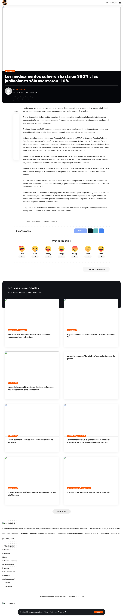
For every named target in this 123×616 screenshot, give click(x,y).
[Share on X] (20, 98)
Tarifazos (53, 221)
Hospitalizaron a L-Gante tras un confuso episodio (88, 492)
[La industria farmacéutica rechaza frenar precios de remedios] (32, 420)
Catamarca (24, 533)
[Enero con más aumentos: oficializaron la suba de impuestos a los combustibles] (32, 315)
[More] (35, 98)
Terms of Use (63, 612)
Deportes (51, 533)
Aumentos (36, 221)
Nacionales (10, 71)
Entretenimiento (74, 488)
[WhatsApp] (65, 552)
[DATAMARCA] (4, 2)
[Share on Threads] (16, 134)
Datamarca (20, 90)
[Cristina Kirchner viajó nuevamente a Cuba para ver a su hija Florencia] (32, 473)
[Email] (16, 140)
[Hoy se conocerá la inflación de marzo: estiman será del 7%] (91, 315)
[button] (98, 612)
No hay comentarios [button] (97, 269)
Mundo (87, 533)
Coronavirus (104, 533)
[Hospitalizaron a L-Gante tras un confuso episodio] (91, 473)
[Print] (30, 98)
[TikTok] (79, 547)
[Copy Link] (25, 98)
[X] (69, 547)
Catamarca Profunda (75, 533)
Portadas (22, 330)
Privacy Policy (49, 612)
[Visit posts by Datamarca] (8, 91)
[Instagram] (75, 547)
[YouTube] (72, 547)
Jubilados (45, 221)
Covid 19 (94, 533)
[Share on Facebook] (15, 98)
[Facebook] (65, 547)
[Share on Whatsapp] (16, 128)
